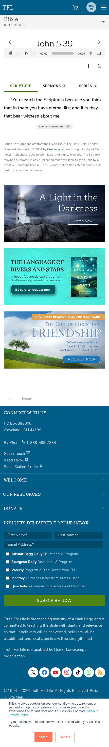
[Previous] (18, 53)
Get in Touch (15, 453)
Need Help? (14, 460)
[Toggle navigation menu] (103, 7)
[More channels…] (100, 672)
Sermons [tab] (54, 86)
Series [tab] (87, 86)
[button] (99, 66)
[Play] (26, 53)
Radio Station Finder (21, 466)
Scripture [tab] (20, 86)
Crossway (54, 149)
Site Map (15, 697)
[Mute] (90, 53)
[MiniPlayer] (98, 53)
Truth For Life (8, 6)
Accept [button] (43, 737)
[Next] (34, 53)
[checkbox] (53, 570)
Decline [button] (65, 737)
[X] (33, 672)
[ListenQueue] (10, 53)
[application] (54, 53)
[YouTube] (55, 672)
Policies (96, 690)
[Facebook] (44, 672)
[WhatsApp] (89, 672)
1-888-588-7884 (41, 442)
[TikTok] (78, 672)
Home (27, 398)
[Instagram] (67, 672)
